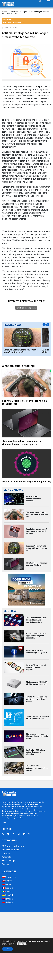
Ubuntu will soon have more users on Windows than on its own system (22, 443)
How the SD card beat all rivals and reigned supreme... (36, 667)
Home (4, 11)
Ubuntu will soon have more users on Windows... (37, 564)
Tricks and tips (8, 860)
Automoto (6, 857)
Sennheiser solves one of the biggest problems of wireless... (36, 531)
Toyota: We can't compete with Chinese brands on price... (36, 699)
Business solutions (10, 849)
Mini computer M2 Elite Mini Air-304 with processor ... (37, 683)
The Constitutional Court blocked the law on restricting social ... (36, 620)
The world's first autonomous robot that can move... (37, 768)
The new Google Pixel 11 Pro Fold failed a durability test (37, 514)
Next (47, 324)
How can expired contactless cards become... (33, 498)
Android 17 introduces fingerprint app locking (26, 481)
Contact (4, 822)
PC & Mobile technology (13, 846)
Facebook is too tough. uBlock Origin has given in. (37, 651)
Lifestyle (6, 853)
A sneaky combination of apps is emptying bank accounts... (36, 636)
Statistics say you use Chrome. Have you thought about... (37, 736)
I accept (7, 949)
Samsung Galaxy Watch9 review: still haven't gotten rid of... (20, 351)
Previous (44, 324)
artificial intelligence (26, 308)
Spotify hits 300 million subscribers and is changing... (35, 752)
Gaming (5, 864)
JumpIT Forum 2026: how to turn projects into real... (37, 718)
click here (21, 944)
